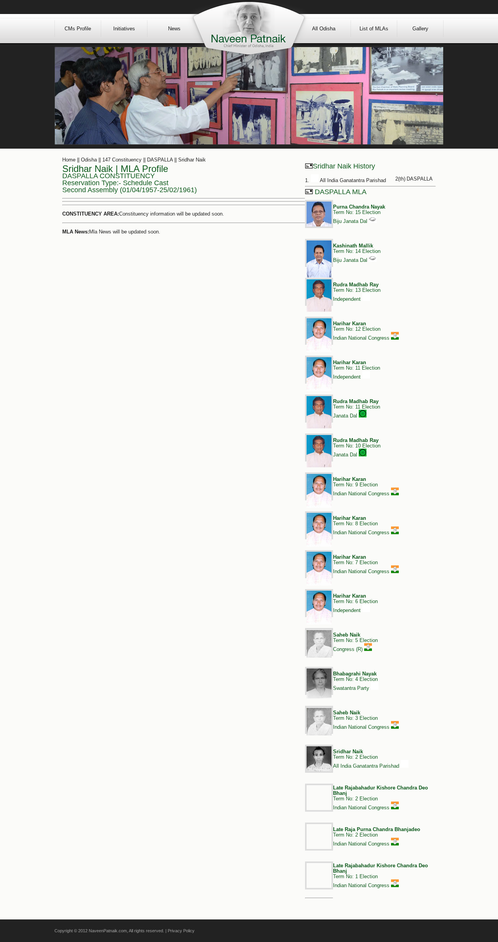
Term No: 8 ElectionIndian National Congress (362, 525)
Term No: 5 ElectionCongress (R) (355, 642)
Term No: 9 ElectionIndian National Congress (362, 486)
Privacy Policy (181, 930)
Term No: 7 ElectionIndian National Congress (362, 564)
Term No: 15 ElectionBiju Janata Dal (359, 214)
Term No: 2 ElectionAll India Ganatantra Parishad (367, 759)
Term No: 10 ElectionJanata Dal (357, 447)
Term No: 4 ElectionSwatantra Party (355, 681)
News (174, 29)
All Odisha (323, 29)
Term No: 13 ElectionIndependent (357, 292)
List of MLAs (373, 29)
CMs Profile (78, 29)
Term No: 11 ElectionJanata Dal (356, 408)
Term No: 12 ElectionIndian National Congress (362, 331)
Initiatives (124, 29)
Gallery (420, 29)
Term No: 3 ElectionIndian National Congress (362, 720)
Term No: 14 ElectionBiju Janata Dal (357, 253)
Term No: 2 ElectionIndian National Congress (376, 836)
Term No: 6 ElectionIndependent (355, 603)
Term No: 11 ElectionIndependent (356, 370)
